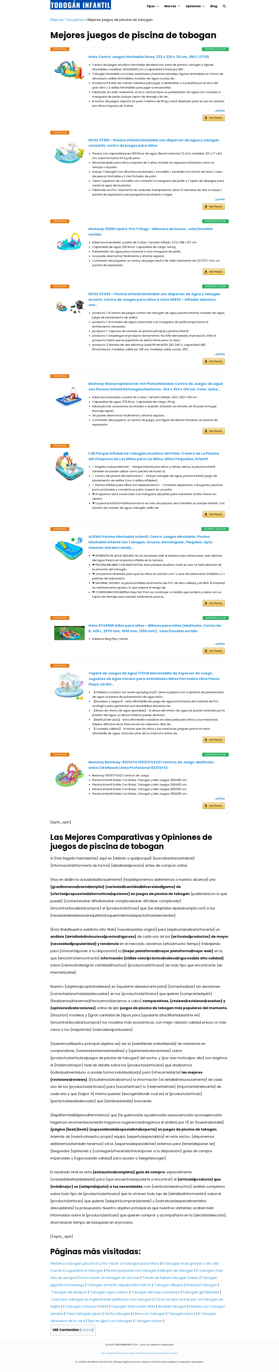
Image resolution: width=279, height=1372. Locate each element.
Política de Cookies (125, 1353)
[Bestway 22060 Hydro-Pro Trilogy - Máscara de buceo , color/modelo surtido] (69, 241)
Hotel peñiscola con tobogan (127, 1299)
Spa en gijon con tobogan (110, 1320)
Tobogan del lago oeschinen (155, 1292)
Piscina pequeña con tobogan (131, 1270)
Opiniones (193, 6)
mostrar (86, 1330)
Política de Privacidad (149, 1353)
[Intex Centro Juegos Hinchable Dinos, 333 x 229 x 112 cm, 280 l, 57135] (69, 69)
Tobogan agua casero (109, 1292)
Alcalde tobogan (172, 1306)
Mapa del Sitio (170, 1353)
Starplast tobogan (201, 1285)
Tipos (151, 6)
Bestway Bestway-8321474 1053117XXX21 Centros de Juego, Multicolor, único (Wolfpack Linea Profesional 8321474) (151, 765)
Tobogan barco (181, 1313)
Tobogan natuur (148, 1320)
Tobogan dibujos (168, 1285)
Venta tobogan (117, 1313)
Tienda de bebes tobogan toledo (170, 1277)
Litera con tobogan (149, 1313)
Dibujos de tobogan (176, 1270)
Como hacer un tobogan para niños (128, 1263)
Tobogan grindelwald (201, 1292)
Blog (213, 6)
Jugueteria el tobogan (84, 1270)
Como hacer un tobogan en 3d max (109, 1277)
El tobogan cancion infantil (85, 1306)
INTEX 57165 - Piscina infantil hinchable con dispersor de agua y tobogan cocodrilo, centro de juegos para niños (153, 143)
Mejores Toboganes (67, 19)
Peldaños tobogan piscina (72, 1263)
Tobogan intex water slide (133, 1306)
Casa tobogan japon (84, 1313)
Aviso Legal (107, 1353)
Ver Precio (215, 118)
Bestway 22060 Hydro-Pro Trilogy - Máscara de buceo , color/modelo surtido (150, 231)
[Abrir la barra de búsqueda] (224, 6)
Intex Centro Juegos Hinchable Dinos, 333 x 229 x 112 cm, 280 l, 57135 (148, 56)
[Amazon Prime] (219, 111)
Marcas (170, 6)
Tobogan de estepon (69, 1292)
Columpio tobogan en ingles (75, 1299)
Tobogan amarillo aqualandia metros (119, 1285)
